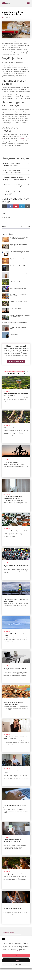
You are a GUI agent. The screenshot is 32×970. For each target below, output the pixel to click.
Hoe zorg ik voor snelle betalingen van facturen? (16, 171)
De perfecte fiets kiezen (15, 308)
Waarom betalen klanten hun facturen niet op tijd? (16, 164)
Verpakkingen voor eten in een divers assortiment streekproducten (19, 238)
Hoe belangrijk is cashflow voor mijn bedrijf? (16, 193)
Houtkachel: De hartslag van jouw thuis (15, 531)
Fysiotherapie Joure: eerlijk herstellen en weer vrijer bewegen (20, 316)
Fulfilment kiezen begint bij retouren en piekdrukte (14, 322)
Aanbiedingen (6, 17)
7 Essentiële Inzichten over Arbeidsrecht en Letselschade (20, 333)
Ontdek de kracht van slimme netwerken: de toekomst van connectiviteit (12, 841)
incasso (22, 138)
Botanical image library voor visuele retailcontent (18, 245)
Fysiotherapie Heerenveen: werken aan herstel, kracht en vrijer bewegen (19, 252)
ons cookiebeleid (16, 950)
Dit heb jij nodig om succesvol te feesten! (16, 874)
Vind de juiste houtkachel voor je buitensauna (18, 259)
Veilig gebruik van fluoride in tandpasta (19, 273)
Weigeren (16, 960)
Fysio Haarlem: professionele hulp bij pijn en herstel (19, 266)
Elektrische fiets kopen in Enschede (18, 301)
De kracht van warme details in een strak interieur (18, 295)
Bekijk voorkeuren (16, 964)
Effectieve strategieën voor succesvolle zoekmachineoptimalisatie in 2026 (19, 287)
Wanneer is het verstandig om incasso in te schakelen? (16, 186)
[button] (29, 939)
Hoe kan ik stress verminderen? (13, 908)
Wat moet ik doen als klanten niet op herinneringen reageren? (16, 178)
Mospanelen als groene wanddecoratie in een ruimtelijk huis (19, 280)
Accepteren (16, 955)
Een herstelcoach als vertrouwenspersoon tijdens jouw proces (18, 327)
